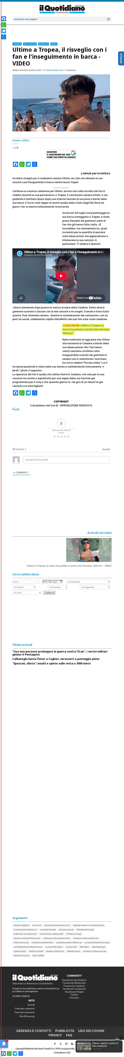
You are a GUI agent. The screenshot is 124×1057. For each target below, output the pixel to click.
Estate (54, 44)
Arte (36, 925)
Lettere (71, 947)
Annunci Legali (21, 925)
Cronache (48, 930)
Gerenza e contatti (33, 1031)
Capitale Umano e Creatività (88, 925)
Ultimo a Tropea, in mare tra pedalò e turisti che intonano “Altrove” (86, 329)
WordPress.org (27, 1016)
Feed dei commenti (25, 1012)
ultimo (25, 140)
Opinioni (20, 951)
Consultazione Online (25, 930)
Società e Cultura (94, 951)
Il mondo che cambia (51, 934)
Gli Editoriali (85, 930)
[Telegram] (4, 31)
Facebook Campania (74, 988)
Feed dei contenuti (25, 1008)
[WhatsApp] (4, 25)
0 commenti (70, 70)
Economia (66, 930)
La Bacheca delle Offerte (69, 943)
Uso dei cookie (91, 1031)
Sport (38, 956)
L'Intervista (21, 943)
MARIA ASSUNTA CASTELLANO (26, 70)
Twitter (74, 994)
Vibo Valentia (30, 44)
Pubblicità (64, 1031)
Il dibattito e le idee (25, 934)
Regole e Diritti (55, 951)
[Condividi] (4, 37)
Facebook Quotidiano (74, 980)
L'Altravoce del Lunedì (85, 938)
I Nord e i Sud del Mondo (27, 938)
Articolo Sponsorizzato (57, 925)
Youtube (74, 997)
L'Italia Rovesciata (42, 943)
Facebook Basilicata (74, 983)
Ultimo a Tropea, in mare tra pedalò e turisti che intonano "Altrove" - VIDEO (69, 565)
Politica (36, 951)
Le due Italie (54, 947)
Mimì (84, 947)
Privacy (55, 1035)
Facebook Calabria (74, 986)
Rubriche (73, 951)
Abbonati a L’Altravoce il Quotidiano (32, 983)
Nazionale (98, 947)
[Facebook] (4, 19)
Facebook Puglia (74, 991)
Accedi (106, 449)
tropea (16, 140)
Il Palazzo (73, 934)
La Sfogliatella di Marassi (28, 947)
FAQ (69, 1035)
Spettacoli (43, 44)
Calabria (17, 44)
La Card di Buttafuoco (97, 943)
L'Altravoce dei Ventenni (56, 938)
